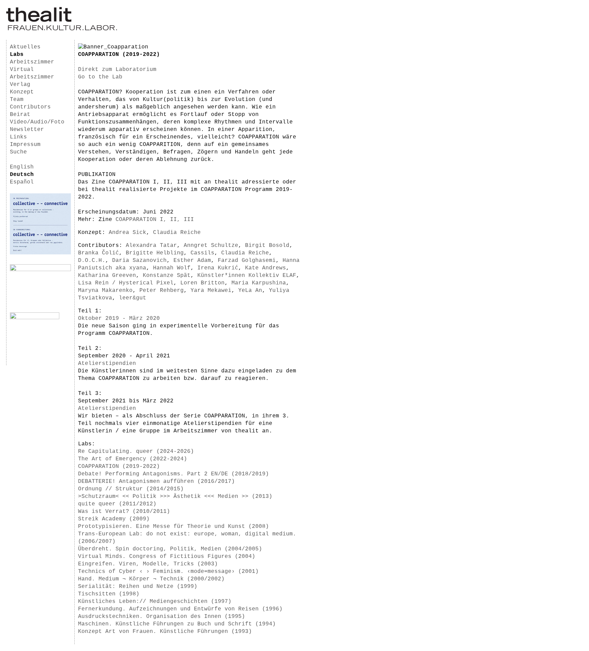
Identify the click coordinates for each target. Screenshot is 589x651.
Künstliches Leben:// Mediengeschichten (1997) (154, 601)
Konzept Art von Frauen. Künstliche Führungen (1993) (165, 631)
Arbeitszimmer (32, 62)
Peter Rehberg (161, 290)
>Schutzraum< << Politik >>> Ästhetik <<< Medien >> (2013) (175, 496)
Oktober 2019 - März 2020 (119, 318)
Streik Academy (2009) (114, 519)
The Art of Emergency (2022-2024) (132, 459)
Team (17, 100)
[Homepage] (61, 29)
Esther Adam (192, 260)
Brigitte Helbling (155, 253)
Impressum (25, 145)
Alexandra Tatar (151, 245)
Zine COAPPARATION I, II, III (139, 182)
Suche (18, 152)
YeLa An (250, 290)
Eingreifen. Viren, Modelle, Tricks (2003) (148, 564)
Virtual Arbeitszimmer (32, 73)
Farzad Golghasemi (247, 260)
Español (22, 182)
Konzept (22, 92)
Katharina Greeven (107, 275)
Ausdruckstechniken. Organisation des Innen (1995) (161, 616)
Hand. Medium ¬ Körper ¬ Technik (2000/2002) (151, 579)
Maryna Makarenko (105, 290)
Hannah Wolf (172, 268)
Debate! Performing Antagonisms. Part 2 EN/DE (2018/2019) (173, 474)
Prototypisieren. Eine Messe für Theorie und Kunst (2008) (173, 526)
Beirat (20, 115)
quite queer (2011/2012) (117, 504)
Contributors (30, 107)
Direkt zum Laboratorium (117, 69)
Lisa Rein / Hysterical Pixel (125, 283)
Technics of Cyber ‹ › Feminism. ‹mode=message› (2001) (168, 571)
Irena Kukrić (217, 268)
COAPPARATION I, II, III (155, 220)
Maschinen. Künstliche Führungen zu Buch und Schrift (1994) (177, 624)
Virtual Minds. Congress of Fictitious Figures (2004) (166, 556)
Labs (17, 54)
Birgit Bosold (267, 245)
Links (18, 137)
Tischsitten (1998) (108, 594)
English (22, 167)
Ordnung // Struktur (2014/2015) (131, 489)
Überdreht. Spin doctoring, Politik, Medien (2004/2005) (170, 549)
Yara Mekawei (211, 290)
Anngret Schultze (211, 245)
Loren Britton (202, 283)
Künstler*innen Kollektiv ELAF (246, 275)
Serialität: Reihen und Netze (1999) (137, 586)
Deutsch (22, 175)
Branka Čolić (98, 253)
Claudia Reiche (177, 233)
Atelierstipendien (107, 363)
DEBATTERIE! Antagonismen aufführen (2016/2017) (156, 481)
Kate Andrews (265, 268)
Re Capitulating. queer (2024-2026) (136, 451)
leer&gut (132, 298)
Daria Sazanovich (139, 260)
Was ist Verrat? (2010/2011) (124, 511)
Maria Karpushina (258, 283)
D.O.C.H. (91, 260)
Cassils (202, 253)
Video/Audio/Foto (37, 122)
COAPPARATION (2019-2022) (119, 466)
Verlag (20, 85)
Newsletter (27, 130)
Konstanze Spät (167, 275)
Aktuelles (25, 47)
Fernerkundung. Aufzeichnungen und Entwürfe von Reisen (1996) (180, 609)
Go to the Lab (100, 77)
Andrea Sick (127, 233)
